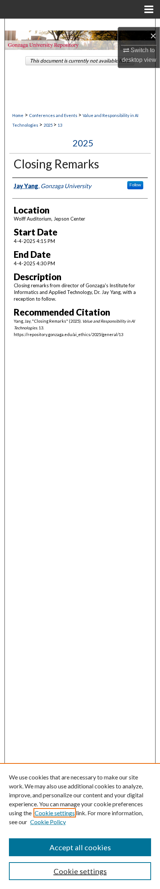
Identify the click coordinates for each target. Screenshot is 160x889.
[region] (80, 826)
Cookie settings (55, 812)
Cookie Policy (48, 821)
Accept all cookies (80, 847)
